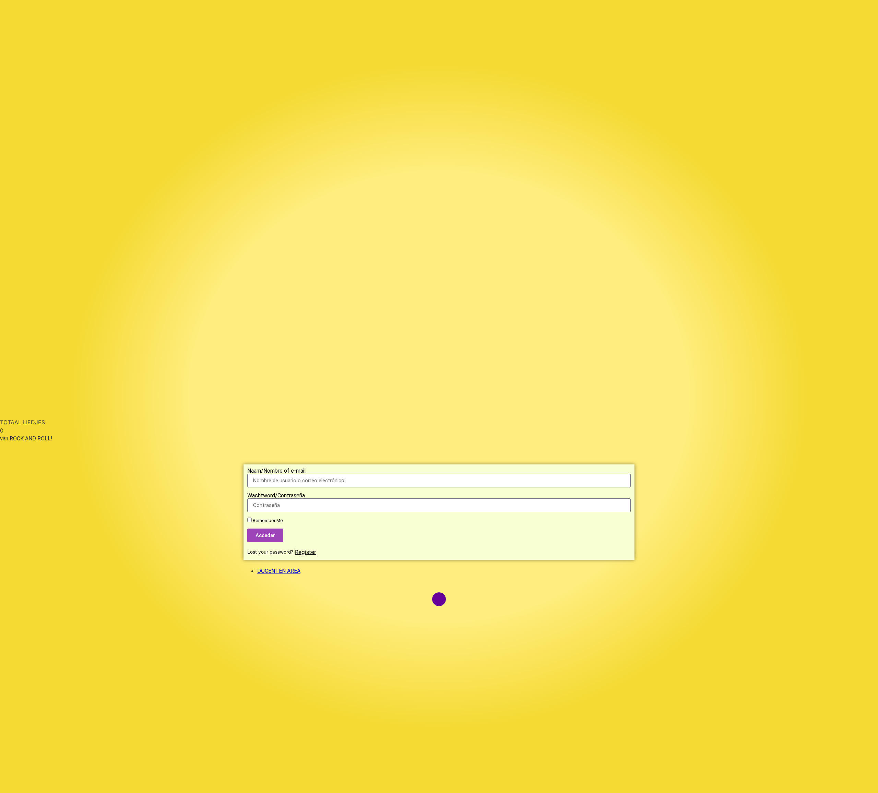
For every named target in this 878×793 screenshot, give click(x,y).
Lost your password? (270, 552)
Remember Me (267, 520)
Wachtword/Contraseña (276, 495)
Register (305, 551)
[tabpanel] (439, 400)
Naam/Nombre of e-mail (276, 471)
